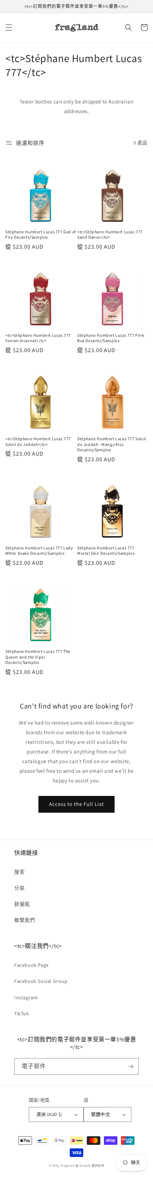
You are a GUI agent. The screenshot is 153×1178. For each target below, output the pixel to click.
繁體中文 (100, 1114)
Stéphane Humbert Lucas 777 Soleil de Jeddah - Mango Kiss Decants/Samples (111, 444)
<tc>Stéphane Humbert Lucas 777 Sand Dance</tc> (110, 234)
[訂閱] (130, 1066)
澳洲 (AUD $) (49, 1114)
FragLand (68, 1165)
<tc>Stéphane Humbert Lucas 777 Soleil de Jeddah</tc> (38, 441)
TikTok (21, 1013)
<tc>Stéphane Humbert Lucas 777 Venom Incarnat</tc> (38, 338)
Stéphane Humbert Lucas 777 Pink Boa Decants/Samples (110, 338)
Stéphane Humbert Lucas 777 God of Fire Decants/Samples (40, 234)
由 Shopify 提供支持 (89, 1165)
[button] (9, 27)
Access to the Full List (76, 804)
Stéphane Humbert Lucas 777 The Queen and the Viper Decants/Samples (37, 657)
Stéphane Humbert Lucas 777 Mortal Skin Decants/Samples (105, 550)
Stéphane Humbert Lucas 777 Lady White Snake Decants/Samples (39, 550)
